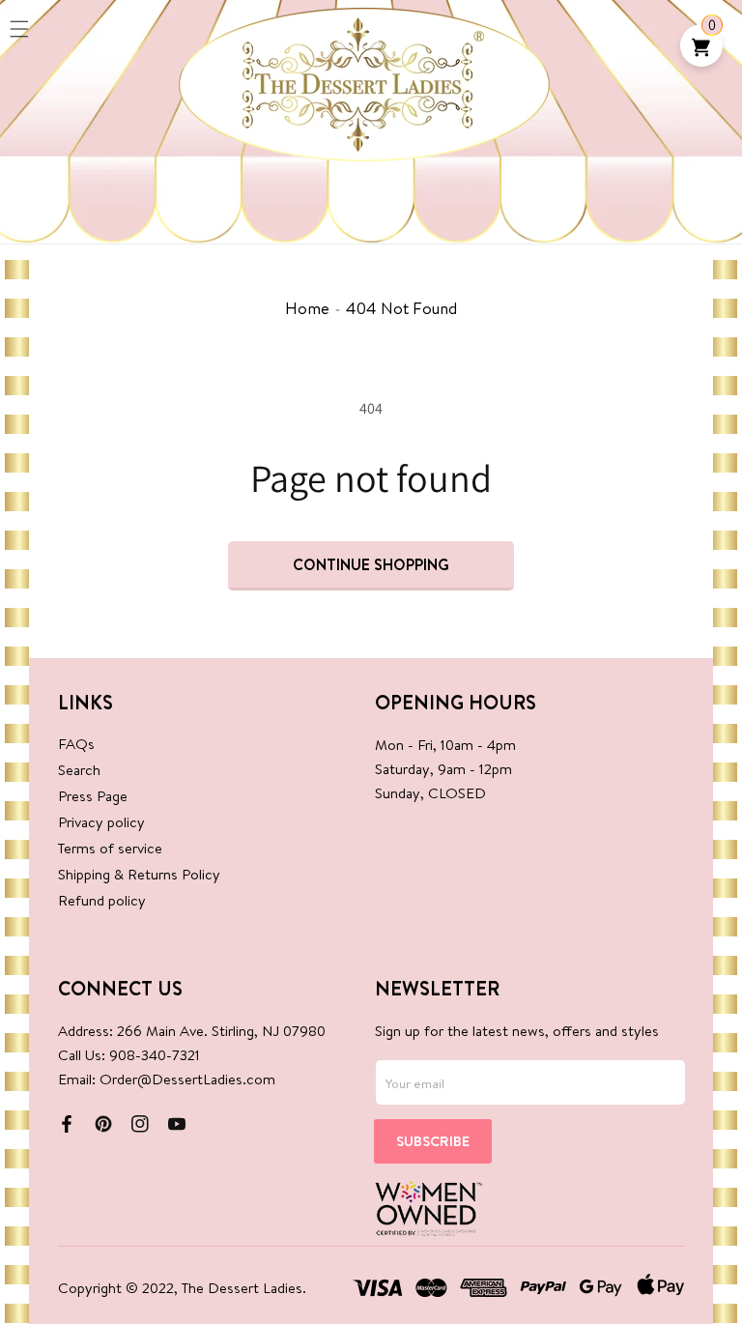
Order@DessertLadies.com (187, 1079)
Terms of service (110, 848)
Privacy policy (101, 822)
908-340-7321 (154, 1055)
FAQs (76, 744)
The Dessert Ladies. (244, 1288)
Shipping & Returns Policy (139, 874)
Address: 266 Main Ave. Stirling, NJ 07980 (192, 1031)
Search (79, 770)
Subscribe (433, 1141)
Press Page (93, 796)
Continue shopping (371, 564)
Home (307, 308)
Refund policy (102, 900)
